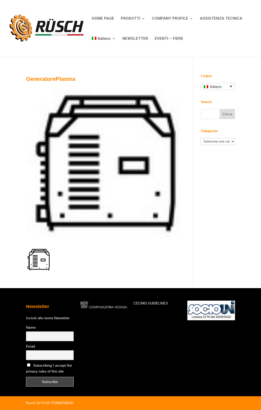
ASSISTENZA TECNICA (221, 19)
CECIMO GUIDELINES (151, 303)
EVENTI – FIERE (169, 39)
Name (31, 327)
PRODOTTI (130, 19)
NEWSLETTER (135, 39)
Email (30, 346)
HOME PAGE (103, 19)
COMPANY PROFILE (170, 19)
